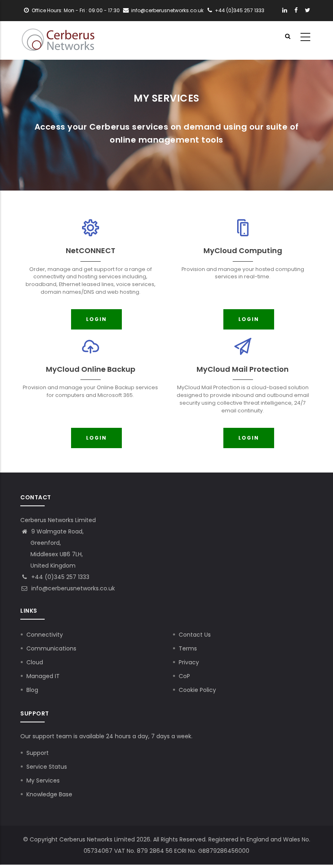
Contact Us (195, 635)
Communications (51, 648)
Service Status (46, 767)
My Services (43, 780)
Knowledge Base (49, 794)
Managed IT (43, 676)
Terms (188, 648)
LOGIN (96, 319)
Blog (32, 690)
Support (37, 753)
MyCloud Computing (242, 250)
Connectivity (44, 635)
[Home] (58, 37)
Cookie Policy (197, 690)
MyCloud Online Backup (90, 369)
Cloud (34, 662)
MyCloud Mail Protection (243, 369)
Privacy (189, 662)
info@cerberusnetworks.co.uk (72, 588)
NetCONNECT (90, 250)
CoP (184, 676)
